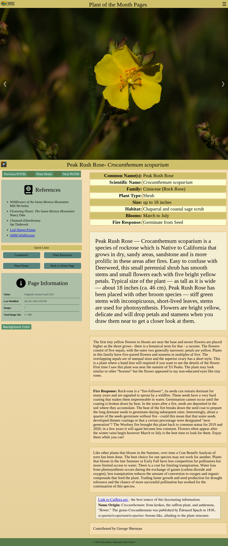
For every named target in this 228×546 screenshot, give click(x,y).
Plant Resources (62, 255)
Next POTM (71, 174)
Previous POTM (15, 174)
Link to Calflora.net (113, 499)
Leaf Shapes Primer (23, 230)
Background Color (16, 327)
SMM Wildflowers (22, 235)
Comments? (21, 255)
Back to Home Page (62, 265)
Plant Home (44, 174)
